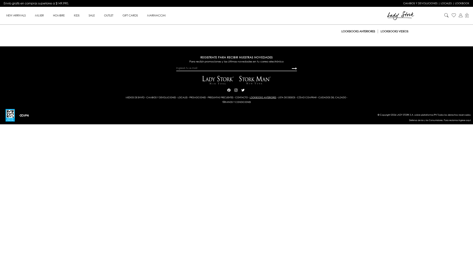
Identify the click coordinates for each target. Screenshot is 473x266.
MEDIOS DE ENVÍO (135, 97)
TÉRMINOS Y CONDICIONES (236, 102)
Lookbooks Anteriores (358, 31)
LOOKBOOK (462, 3)
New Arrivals (16, 15)
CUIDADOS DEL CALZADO (332, 97)
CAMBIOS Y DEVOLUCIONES (420, 3)
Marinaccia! (156, 15)
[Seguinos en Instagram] (236, 89)
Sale (92, 15)
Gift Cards (130, 15)
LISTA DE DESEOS (286, 97)
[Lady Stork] (401, 15)
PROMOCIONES (197, 97)
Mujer (39, 15)
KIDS (76, 15)
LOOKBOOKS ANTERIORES (263, 97)
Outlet (108, 15)
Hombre (59, 15)
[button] (460, 15)
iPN (435, 114)
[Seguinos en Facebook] (229, 89)
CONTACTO (241, 97)
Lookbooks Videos (394, 31)
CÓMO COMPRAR (307, 97)
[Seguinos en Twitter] (243, 89)
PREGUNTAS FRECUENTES (220, 97)
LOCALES (446, 3)
